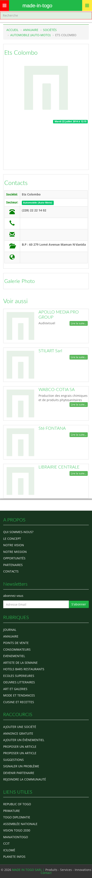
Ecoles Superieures (18, 676)
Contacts (16, 183)
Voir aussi (15, 301)
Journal (9, 630)
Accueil (12, 30)
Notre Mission (15, 552)
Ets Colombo (21, 53)
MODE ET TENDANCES (19, 695)
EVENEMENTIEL (14, 656)
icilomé (9, 850)
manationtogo (15, 837)
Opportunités (14, 558)
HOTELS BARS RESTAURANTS (23, 669)
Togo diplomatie (16, 817)
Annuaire (30, 30)
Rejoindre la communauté (24, 779)
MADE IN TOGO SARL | (28, 870)
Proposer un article (19, 747)
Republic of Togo (17, 804)
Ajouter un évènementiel (23, 740)
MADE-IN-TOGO (37, 5)
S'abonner (78, 604)
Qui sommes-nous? (18, 532)
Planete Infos (14, 857)
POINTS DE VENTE (16, 643)
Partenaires (13, 565)
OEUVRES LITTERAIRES (19, 682)
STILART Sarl (50, 351)
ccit (6, 843)
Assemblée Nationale (20, 824)
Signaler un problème (21, 766)
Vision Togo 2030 (16, 830)
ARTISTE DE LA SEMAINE (20, 663)
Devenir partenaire (18, 773)
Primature (11, 811)
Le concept (12, 539)
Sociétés (50, 30)
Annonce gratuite (18, 733)
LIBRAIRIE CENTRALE (59, 467)
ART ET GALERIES (15, 689)
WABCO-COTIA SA (57, 390)
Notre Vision (13, 545)
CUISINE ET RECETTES (18, 702)
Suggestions (13, 760)
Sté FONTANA (52, 428)
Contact (46, 873)
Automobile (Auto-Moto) (30, 35)
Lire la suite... (78, 323)
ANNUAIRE (10, 636)
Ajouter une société (19, 727)
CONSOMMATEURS (17, 649)
